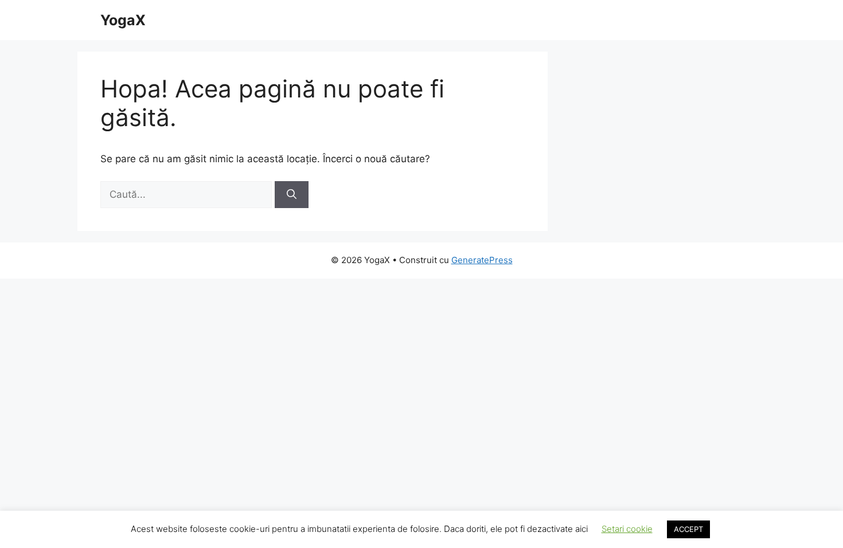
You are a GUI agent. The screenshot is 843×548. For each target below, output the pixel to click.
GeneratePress (482, 260)
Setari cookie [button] (627, 528)
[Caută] (292, 195)
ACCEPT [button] (688, 529)
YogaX (123, 20)
